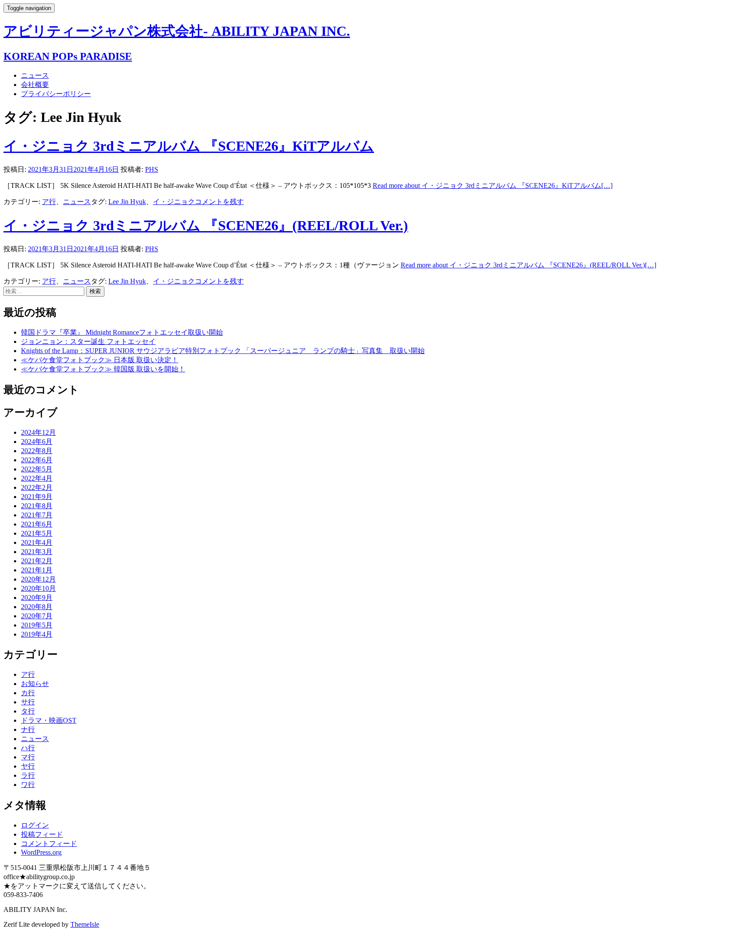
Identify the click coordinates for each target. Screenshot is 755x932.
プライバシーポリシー (56, 93)
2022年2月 (36, 487)
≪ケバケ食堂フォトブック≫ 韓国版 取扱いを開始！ (103, 369)
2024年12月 (38, 432)
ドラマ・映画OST (48, 720)
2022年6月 (36, 460)
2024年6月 (36, 441)
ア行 (49, 201)
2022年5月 (36, 469)
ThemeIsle (84, 924)
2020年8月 (36, 606)
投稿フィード (42, 834)
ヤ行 (28, 766)
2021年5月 (36, 533)
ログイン (35, 825)
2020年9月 (36, 597)
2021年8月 (36, 505)
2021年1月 (36, 570)
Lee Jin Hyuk (127, 201)
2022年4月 (36, 478)
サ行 (28, 702)
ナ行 (28, 729)
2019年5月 (36, 625)
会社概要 (35, 84)
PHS (151, 169)
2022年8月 (36, 450)
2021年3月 (36, 551)
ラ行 (28, 775)
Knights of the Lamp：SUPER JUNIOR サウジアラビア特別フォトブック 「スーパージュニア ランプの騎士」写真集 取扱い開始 (223, 350)
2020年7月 (36, 616)
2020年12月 (38, 579)
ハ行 (28, 748)
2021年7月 (36, 515)
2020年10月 (38, 588)
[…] (493, 185)
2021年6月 (36, 524)
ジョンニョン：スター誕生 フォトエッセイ (88, 341)
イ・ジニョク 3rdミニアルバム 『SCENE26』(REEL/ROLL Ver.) (205, 225)
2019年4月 (36, 634)
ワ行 (28, 784)
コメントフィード (49, 843)
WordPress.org (41, 852)
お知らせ (35, 683)
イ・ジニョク (174, 201)
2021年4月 (36, 542)
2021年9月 (36, 496)
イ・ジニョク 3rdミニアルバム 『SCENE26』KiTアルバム (188, 146)
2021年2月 (36, 561)
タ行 (28, 711)
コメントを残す (219, 201)
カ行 (28, 692)
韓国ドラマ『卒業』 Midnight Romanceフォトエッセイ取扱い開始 (122, 332)
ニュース (35, 75)
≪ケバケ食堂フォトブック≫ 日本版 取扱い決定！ (99, 360)
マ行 (28, 757)
